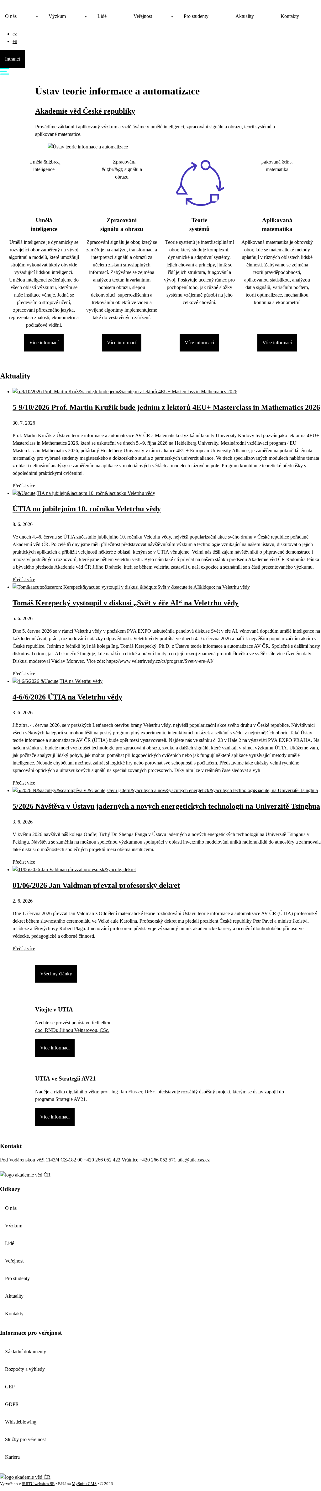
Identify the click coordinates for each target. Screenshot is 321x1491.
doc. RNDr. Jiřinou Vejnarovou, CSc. (72, 1030)
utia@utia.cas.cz (193, 1159)
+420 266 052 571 (157, 1159)
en (15, 41)
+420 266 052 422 (102, 1159)
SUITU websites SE (38, 1484)
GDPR (12, 1404)
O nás (11, 16)
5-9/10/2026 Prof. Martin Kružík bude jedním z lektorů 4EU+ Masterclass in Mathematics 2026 (166, 407)
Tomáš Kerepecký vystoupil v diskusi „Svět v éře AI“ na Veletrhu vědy (126, 603)
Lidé (102, 16)
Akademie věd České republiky (85, 111)
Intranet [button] (12, 59)
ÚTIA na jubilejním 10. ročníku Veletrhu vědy (87, 509)
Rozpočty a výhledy (25, 1369)
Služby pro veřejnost (25, 1439)
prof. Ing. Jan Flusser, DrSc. (128, 1091)
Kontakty (290, 16)
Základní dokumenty (25, 1351)
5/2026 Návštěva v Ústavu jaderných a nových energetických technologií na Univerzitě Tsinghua (166, 806)
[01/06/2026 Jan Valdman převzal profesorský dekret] (74, 869)
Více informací (44, 342)
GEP (10, 1386)
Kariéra (12, 1457)
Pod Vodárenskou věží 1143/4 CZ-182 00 (42, 1159)
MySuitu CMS (84, 1484)
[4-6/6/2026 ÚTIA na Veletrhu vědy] (58, 681)
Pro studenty (196, 16)
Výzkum (57, 16)
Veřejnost (143, 16)
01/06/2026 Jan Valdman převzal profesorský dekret (96, 885)
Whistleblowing (20, 1421)
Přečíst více (24, 485)
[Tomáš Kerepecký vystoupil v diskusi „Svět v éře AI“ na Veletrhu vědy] (131, 587)
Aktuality (244, 16)
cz (15, 33)
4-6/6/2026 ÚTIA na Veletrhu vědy (67, 697)
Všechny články (56, 973)
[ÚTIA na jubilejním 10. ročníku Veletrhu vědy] (84, 493)
